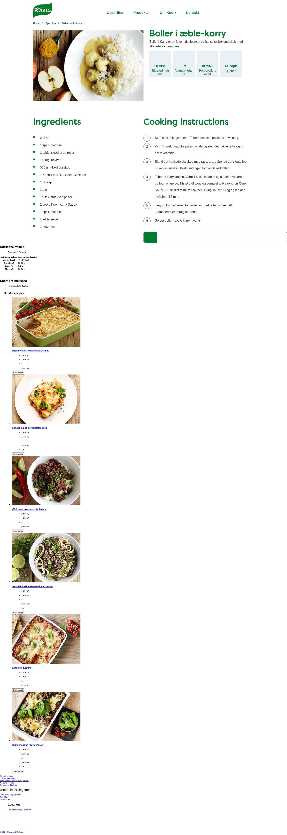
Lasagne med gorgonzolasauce (29, 428)
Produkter (141, 13)
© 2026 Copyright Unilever (12, 832)
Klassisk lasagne (21, 667)
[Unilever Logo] (8, 828)
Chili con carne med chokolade (29, 509)
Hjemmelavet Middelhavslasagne (30, 350)
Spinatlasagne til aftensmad (27, 745)
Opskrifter (115, 13)
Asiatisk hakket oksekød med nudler (32, 586)
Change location (23, 810)
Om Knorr (168, 13)
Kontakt (192, 13)
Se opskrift (18, 373)
